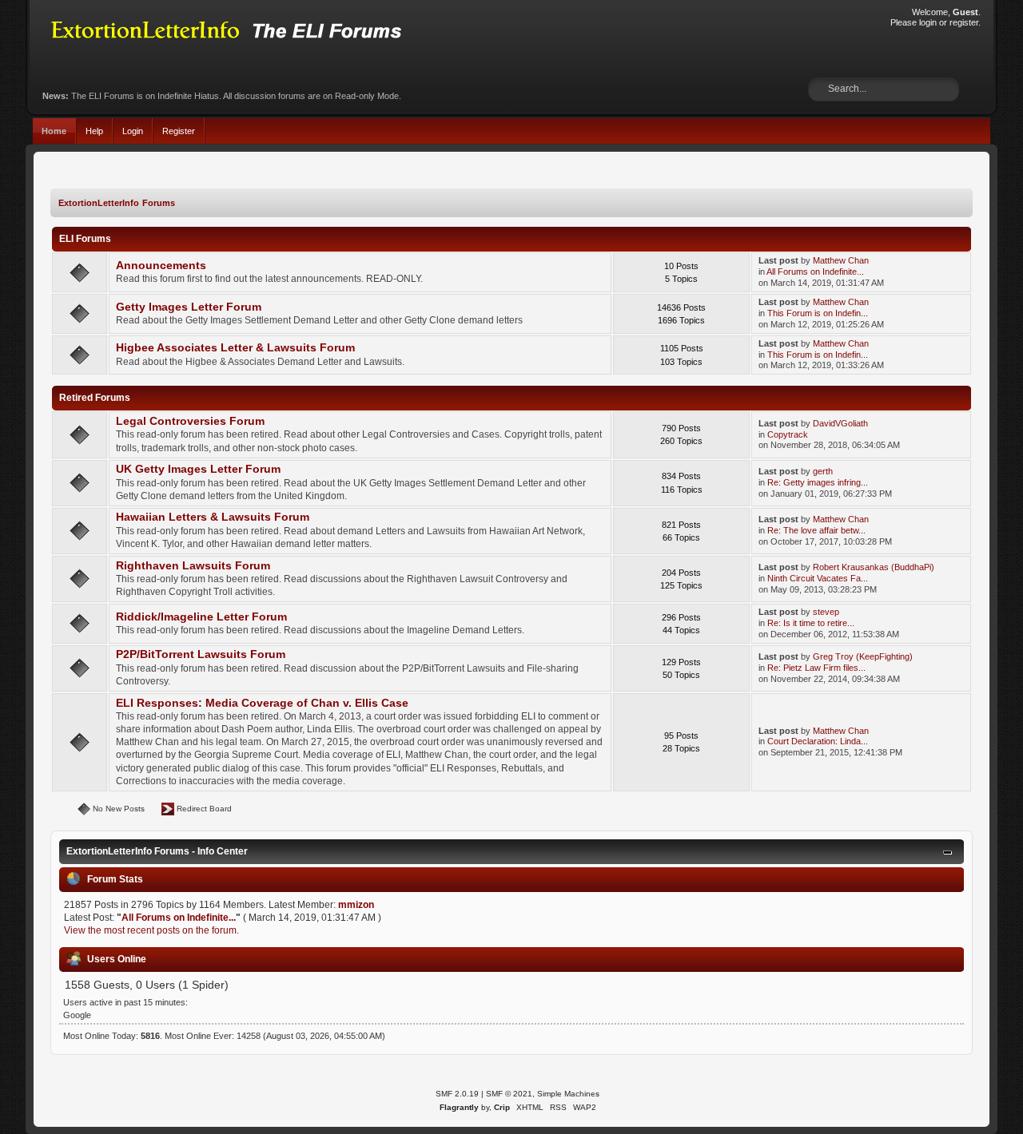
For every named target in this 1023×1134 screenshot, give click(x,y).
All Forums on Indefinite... (815, 271)
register (963, 22)
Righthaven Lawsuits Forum (193, 566)
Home (54, 131)
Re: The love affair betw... (816, 530)
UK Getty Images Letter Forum (198, 469)
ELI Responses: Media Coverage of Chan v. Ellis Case (262, 703)
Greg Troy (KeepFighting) (863, 656)
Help (94, 131)
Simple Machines (568, 1093)
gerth (823, 471)
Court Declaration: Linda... (817, 741)
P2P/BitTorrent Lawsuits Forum (200, 654)
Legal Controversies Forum (190, 421)
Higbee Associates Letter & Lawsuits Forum (235, 348)
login (928, 22)
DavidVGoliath (840, 423)
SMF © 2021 (509, 1093)
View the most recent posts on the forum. (151, 930)
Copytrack (787, 434)
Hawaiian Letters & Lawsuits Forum (212, 517)
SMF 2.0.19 (457, 1093)
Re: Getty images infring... (817, 482)
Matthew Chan (841, 260)
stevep (826, 612)
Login (132, 131)
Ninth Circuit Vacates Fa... (817, 578)
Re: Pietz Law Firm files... (816, 667)
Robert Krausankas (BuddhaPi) (873, 567)
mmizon (356, 904)
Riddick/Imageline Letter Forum (201, 617)
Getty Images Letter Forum (188, 307)
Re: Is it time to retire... (810, 623)
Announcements (161, 266)
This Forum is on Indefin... (817, 313)
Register (178, 131)
